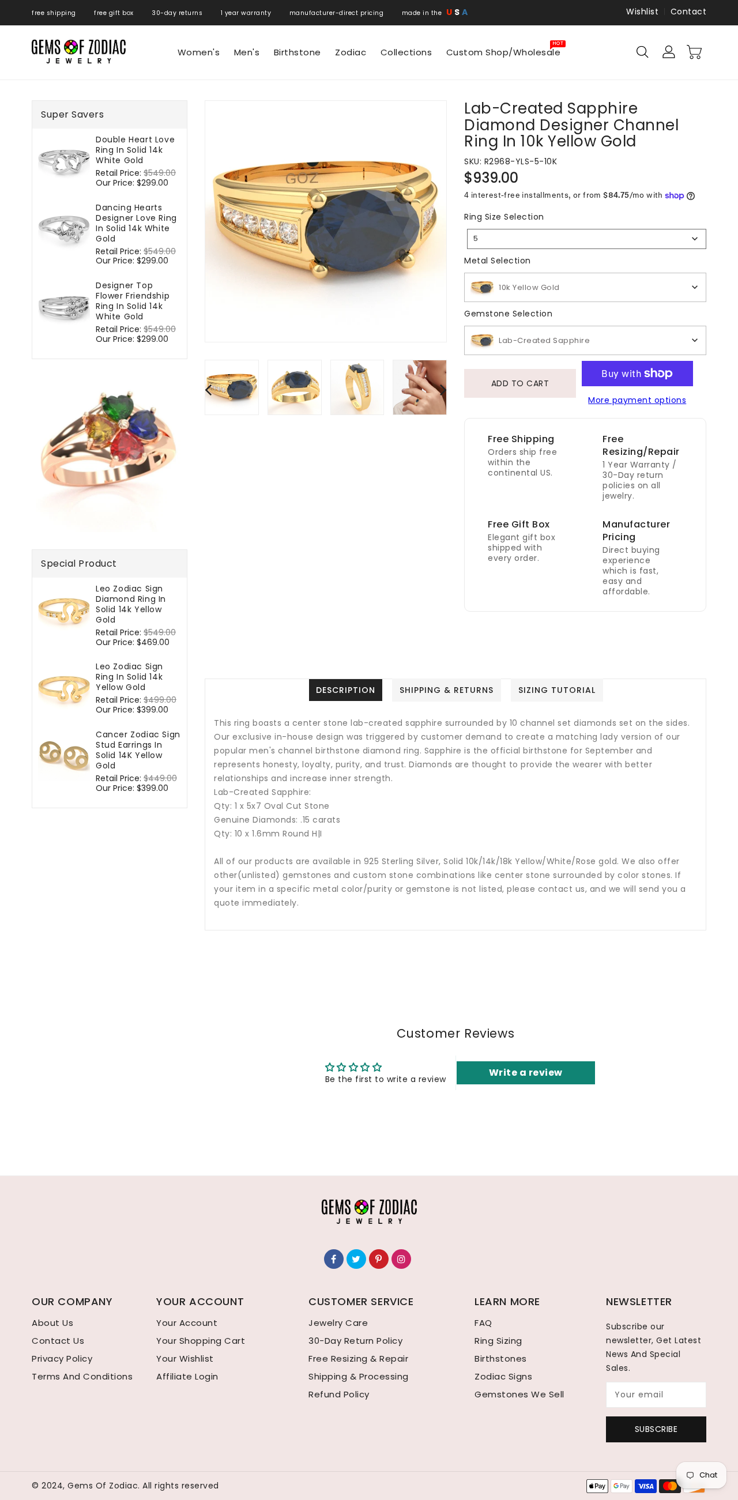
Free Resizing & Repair (358, 1358)
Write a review (526, 1072)
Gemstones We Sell (519, 1394)
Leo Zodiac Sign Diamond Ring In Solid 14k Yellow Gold (131, 604)
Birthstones (501, 1358)
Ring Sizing (498, 1341)
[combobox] (586, 239)
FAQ (483, 1323)
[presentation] (208, 389)
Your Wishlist (185, 1358)
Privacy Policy (62, 1358)
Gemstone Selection (508, 313)
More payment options (637, 400)
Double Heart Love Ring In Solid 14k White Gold (135, 149)
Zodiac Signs (503, 1376)
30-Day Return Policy (355, 1341)
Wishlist (642, 11)
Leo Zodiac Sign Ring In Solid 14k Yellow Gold (129, 676)
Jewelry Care (338, 1323)
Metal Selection (497, 260)
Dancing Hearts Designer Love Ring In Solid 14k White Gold (136, 223)
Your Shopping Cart (200, 1341)
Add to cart (520, 383)
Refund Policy (339, 1394)
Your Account (186, 1323)
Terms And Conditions (82, 1376)
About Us (52, 1323)
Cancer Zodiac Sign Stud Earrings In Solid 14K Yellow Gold (138, 750)
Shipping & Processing (358, 1376)
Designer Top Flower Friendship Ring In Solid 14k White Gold (133, 301)
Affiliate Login (187, 1376)
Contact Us (58, 1341)
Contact (689, 11)
